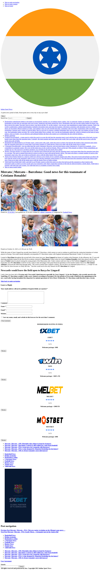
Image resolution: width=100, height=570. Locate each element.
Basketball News (51, 143)
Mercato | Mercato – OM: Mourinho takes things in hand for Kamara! (28, 443)
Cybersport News (51, 147)
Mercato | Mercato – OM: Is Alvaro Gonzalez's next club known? (26, 450)
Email (3, 310)
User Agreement (6, 561)
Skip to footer (9, 6)
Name (3, 306)
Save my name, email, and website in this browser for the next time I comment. (29, 317)
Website (3, 313)
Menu (3, 116)
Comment (4, 303)
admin (42, 212)
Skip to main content (11, 4)
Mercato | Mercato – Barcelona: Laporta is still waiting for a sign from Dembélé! (31, 445)
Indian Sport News (6, 109)
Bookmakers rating (52, 128)
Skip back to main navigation (10, 281)
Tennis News (51, 158)
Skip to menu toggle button (13, 167)
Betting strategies (10, 135)
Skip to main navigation (12, 2)
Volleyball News (52, 163)
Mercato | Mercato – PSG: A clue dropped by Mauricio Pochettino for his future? (31, 449)
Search (3, 564)
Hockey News (52, 153)
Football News (51, 139)
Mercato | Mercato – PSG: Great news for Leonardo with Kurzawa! (27, 447)
